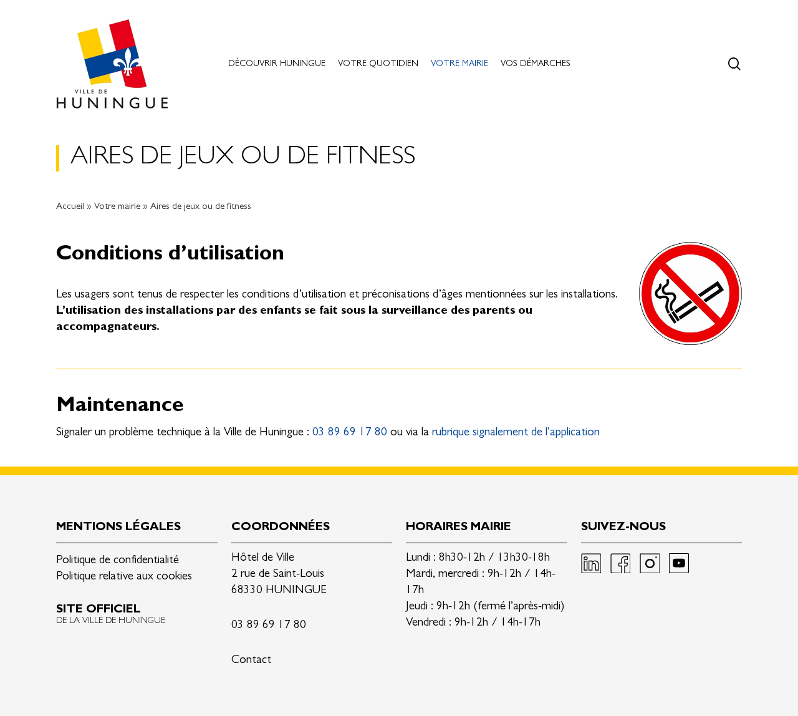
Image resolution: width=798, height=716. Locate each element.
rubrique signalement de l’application (516, 433)
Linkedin (591, 563)
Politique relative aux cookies (124, 577)
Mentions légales (118, 528)
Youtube (679, 563)
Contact (251, 661)
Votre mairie (117, 207)
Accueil (70, 207)
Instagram (650, 563)
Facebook (620, 563)
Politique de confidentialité (117, 561)
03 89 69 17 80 (349, 433)
